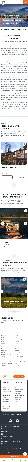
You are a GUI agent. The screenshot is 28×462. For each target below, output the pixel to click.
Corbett (17, 347)
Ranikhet (17, 365)
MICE (16, 401)
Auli (16, 360)
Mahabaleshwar (19, 356)
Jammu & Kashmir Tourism (8, 29)
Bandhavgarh (4, 348)
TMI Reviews (6, 387)
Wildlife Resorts (19, 387)
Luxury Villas (18, 393)
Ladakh (17, 335)
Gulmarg (17, 345)
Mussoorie (17, 332)
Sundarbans (18, 358)
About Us (5, 384)
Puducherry (18, 352)
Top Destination (5, 326)
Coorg (16, 337)
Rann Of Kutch (4, 358)
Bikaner (3, 352)
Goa (2, 339)
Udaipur (3, 347)
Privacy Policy (6, 403)
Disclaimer (6, 401)
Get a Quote (7, 177)
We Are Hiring (6, 386)
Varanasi (3, 335)
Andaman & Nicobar (6, 363)
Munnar (17, 350)
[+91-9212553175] (25, 454)
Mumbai (3, 345)
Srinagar (5, 242)
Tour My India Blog (7, 391)
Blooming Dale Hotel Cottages (11, 170)
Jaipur (3, 334)
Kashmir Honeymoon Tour (13, 301)
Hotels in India (18, 384)
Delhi (2, 337)
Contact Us (6, 389)
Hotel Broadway (7, 173)
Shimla (3, 356)
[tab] (8, 29)
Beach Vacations (17, 326)
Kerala (3, 343)
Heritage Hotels (19, 389)
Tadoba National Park (6, 361)
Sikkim (3, 365)
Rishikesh (17, 334)
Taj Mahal (3, 332)
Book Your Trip (19, 376)
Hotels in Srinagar (9, 167)
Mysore (17, 341)
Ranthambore (18, 339)
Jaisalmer (17, 343)
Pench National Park (6, 354)
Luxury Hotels (18, 391)
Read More (4, 113)
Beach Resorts (18, 386)
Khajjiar (17, 354)
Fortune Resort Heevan (9, 172)
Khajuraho (4, 350)
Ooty (16, 348)
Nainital (3, 341)
